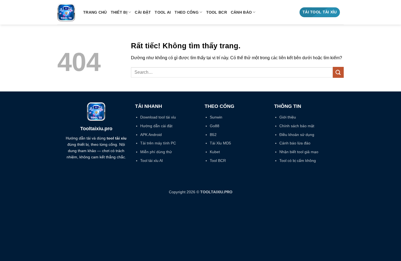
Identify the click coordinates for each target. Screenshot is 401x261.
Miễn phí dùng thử (156, 152)
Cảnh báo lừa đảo (294, 143)
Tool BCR (216, 12)
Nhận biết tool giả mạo (298, 152)
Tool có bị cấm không (297, 160)
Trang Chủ (95, 12)
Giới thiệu (287, 117)
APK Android (151, 134)
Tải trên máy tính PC (158, 143)
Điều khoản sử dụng (296, 134)
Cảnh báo (241, 12)
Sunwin (216, 117)
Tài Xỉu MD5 (220, 143)
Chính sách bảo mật (296, 126)
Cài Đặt (143, 12)
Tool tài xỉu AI (151, 160)
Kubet (215, 152)
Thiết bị (119, 12)
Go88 (214, 126)
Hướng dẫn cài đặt (156, 126)
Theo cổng (187, 12)
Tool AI (163, 12)
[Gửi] (338, 72)
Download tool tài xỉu (158, 117)
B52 (213, 134)
